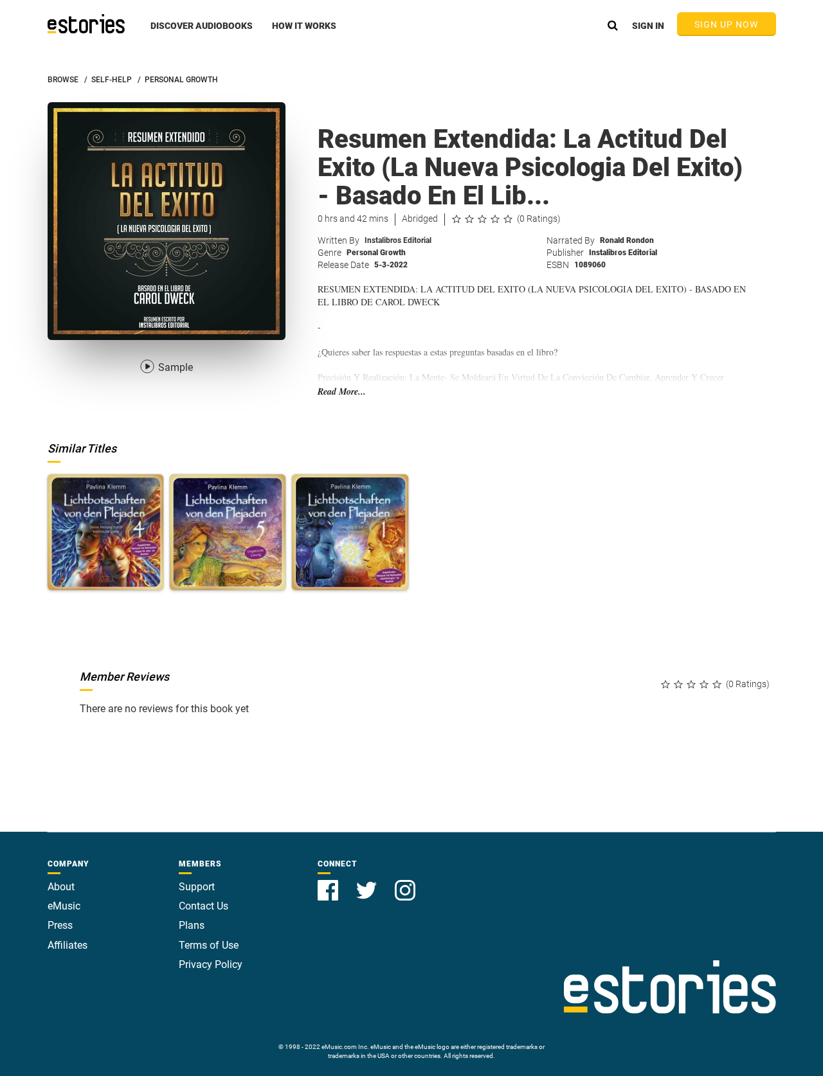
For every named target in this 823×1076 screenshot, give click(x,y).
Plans (191, 925)
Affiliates (67, 945)
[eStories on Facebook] (329, 882)
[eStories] (86, 23)
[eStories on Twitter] (367, 882)
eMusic (64, 906)
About (61, 887)
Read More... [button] (342, 392)
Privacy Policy (210, 964)
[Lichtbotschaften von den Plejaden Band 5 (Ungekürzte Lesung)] (227, 532)
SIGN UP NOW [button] (726, 24)
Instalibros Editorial (398, 240)
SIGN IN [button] (648, 26)
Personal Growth (376, 252)
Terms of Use (209, 945)
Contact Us (203, 906)
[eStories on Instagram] (405, 882)
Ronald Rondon (627, 240)
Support (197, 887)
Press (60, 925)
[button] (201, 33)
